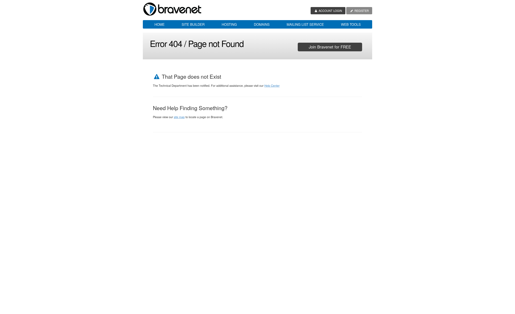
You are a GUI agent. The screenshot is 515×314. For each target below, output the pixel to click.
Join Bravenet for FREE (330, 47)
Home (159, 24)
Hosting (229, 24)
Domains (262, 24)
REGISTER (361, 11)
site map (179, 117)
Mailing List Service (305, 24)
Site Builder (193, 24)
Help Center (272, 86)
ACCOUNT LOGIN (330, 11)
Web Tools (351, 24)
